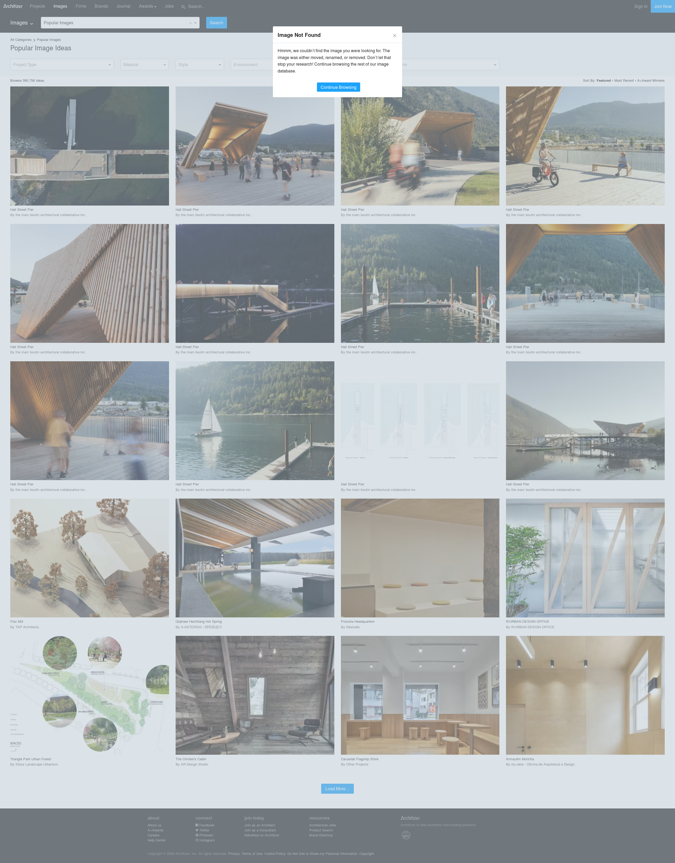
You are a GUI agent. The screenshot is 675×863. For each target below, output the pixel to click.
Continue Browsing (338, 87)
